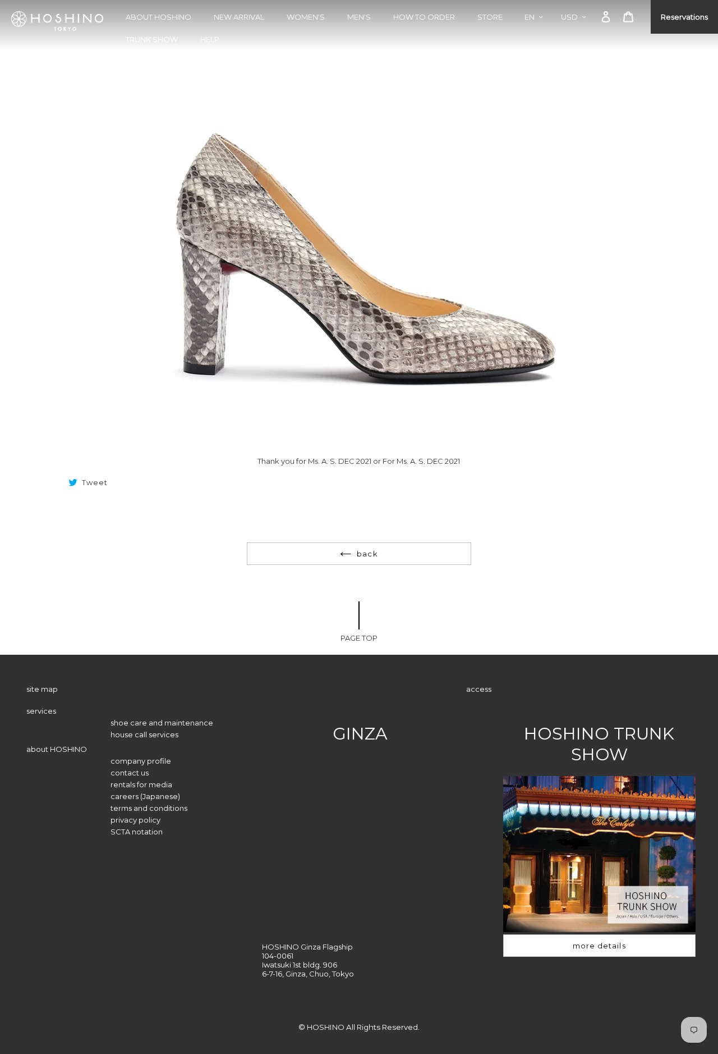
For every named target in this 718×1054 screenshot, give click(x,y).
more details (599, 945)
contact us (130, 772)
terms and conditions (149, 808)
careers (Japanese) (145, 796)
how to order (424, 16)
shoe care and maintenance (162, 722)
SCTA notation (137, 831)
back (367, 553)
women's (306, 16)
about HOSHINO (158, 16)
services (41, 710)
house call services (144, 734)
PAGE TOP (359, 637)
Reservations (684, 16)
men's (359, 16)
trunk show (152, 39)
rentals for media (141, 784)
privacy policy (135, 819)
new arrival (239, 16)
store (490, 16)
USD (569, 16)
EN (529, 16)
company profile (141, 760)
